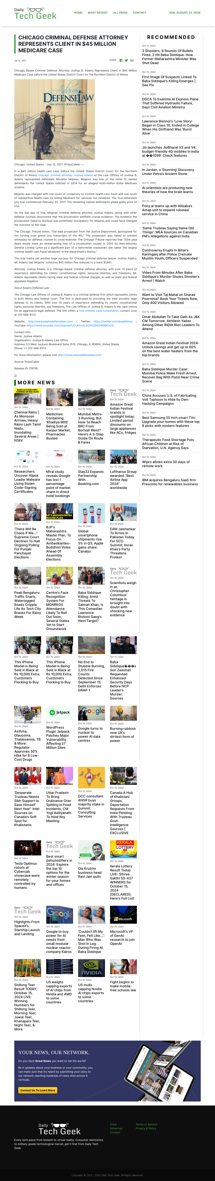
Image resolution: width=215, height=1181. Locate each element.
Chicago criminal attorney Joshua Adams (66, 175)
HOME (78, 12)
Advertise (116, 1128)
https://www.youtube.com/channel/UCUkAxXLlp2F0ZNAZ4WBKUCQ (70, 325)
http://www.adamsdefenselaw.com (80, 355)
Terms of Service (146, 1124)
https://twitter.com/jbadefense (113, 321)
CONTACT (139, 12)
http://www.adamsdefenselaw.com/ (50, 321)
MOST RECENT (98, 12)
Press (113, 1124)
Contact (115, 1132)
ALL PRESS (120, 12)
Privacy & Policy (146, 1128)
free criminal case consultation (98, 310)
